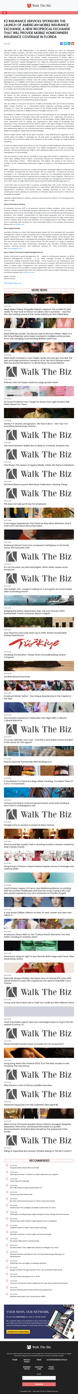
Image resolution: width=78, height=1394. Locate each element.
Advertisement (53, 1360)
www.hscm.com (28, 272)
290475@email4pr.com (13, 283)
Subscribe (39, 1384)
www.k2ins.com (18, 224)
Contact (63, 1360)
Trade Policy (51, 1368)
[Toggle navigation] (4, 12)
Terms (14, 1360)
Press (39, 1360)
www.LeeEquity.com (14, 248)
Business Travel (26, 1368)
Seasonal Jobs (39, 1368)
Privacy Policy (26, 1361)
